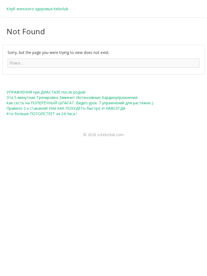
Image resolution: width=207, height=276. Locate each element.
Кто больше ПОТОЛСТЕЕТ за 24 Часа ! (41, 113)
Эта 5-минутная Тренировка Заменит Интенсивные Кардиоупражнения (71, 97)
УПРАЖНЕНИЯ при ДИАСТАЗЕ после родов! (45, 92)
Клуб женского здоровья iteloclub (37, 8)
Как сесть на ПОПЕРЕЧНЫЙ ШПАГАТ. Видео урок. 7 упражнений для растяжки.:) (79, 102)
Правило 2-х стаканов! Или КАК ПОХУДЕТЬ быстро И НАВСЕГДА (65, 108)
